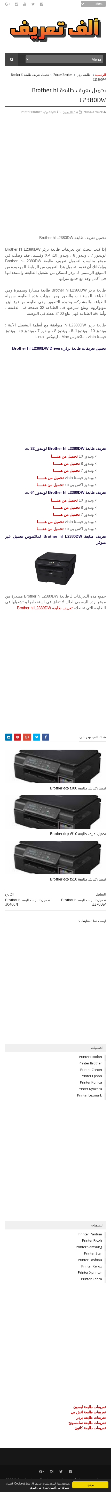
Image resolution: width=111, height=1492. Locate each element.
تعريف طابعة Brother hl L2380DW (45, 608)
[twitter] (33, 4)
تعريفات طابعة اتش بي (88, 1411)
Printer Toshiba (90, 1259)
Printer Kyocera (90, 1088)
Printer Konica (91, 1082)
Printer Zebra (91, 1279)
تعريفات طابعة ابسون (89, 1406)
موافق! (90, 1485)
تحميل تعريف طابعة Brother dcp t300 (78, 788)
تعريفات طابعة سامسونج (87, 1422)
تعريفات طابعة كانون (90, 1427)
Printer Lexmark (89, 1095)
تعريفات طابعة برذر (91, 1417)
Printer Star (93, 1253)
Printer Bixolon (90, 1056)
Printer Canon (91, 1069)
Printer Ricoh (92, 1240)
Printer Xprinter (90, 1272)
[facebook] (41, 4)
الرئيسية (100, 75)
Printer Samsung (89, 1246)
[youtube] (24, 4)
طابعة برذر (84, 75)
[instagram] (16, 4)
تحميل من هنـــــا (64, 456)
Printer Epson (91, 1075)
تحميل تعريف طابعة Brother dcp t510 (78, 879)
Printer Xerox (91, 1266)
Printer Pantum (90, 1234)
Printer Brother (62, 75)
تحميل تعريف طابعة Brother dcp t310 (78, 833)
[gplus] (7, 4)
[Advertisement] (55, 179)
